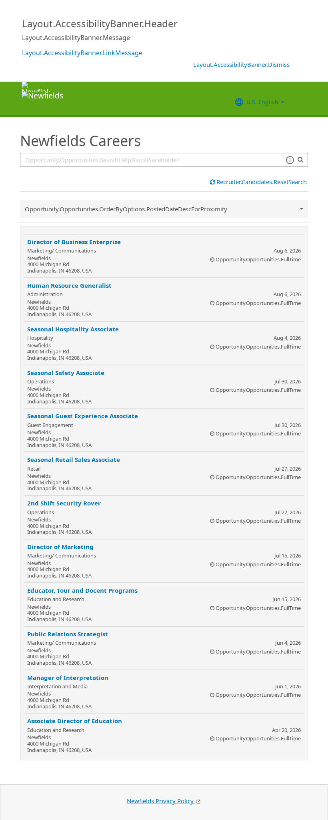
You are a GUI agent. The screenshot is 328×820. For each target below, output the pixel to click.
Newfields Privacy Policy (161, 801)
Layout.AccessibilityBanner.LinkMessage (82, 52)
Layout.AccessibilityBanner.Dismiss (241, 64)
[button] (290, 160)
